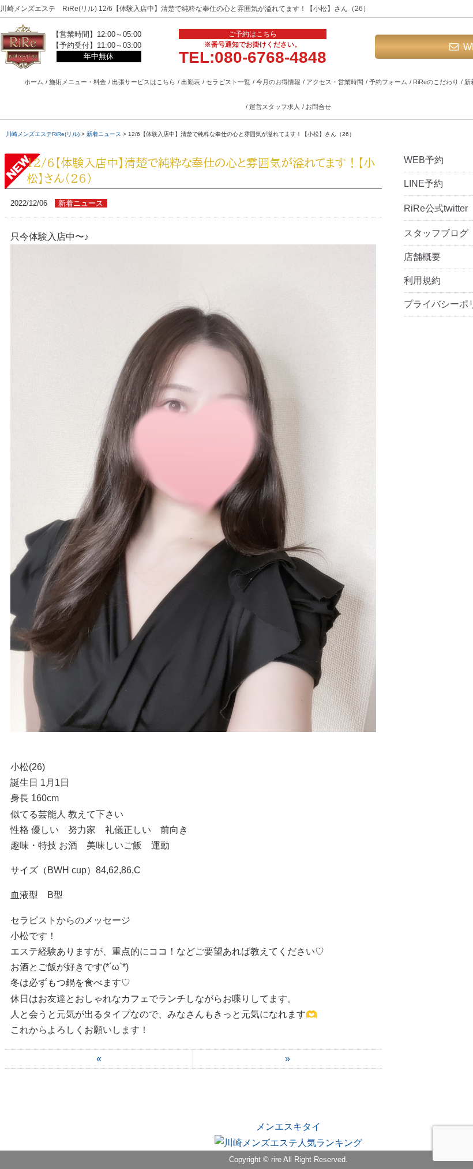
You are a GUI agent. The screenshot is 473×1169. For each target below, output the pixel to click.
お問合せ (318, 106)
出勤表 (190, 81)
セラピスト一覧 (228, 81)
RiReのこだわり (436, 81)
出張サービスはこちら (143, 81)
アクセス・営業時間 (334, 81)
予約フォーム (388, 81)
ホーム (33, 81)
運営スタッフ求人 (274, 106)
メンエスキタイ (288, 1127)
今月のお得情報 (278, 81)
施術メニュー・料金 (77, 81)
